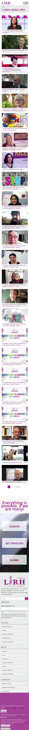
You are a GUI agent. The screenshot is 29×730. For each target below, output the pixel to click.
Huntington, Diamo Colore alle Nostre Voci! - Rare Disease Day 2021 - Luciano (15, 403)
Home (3, 7)
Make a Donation (6, 626)
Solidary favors (6, 638)
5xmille (4, 630)
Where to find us (6, 683)
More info (3, 710)
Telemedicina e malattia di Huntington (13, 169)
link (11, 594)
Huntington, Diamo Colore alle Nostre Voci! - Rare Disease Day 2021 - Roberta (15, 363)
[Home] (6, 2)
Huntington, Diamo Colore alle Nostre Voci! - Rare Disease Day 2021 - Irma (15, 285)
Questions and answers (8, 687)
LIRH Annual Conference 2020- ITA (12, 482)
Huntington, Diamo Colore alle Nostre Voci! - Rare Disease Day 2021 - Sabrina (15, 207)
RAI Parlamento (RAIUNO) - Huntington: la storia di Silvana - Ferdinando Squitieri (14, 109)
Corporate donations (8, 642)
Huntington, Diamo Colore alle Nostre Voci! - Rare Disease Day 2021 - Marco (15, 227)
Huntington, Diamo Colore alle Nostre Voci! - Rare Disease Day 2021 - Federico (15, 344)
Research (4, 651)
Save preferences (5, 725)
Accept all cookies (5, 728)
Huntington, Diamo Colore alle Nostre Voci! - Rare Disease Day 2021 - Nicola (15, 246)
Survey (4, 666)
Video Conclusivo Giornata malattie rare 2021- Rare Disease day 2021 (13, 188)
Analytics (4, 717)
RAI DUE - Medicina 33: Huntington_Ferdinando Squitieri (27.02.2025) (11, 69)
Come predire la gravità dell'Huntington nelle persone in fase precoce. (15, 129)
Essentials (4, 712)
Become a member (7, 634)
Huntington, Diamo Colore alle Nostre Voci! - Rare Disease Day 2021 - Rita (15, 266)
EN (24, 3)
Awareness (5, 659)
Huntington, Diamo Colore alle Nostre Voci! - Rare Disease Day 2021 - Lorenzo (15, 305)
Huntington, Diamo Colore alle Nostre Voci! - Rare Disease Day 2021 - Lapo (15, 383)
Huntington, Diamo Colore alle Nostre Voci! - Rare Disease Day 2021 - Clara (15, 324)
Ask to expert (6, 691)
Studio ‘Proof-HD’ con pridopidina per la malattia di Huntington (13, 442)
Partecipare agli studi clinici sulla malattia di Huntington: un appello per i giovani (14, 148)
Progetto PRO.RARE (7, 674)
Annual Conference (7, 662)
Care (3, 655)
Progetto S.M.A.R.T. (7, 670)
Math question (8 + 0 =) (7, 606)
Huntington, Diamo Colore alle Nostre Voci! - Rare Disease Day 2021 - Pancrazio (15, 422)
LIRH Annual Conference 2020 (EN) (12, 462)
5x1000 (14, 560)
